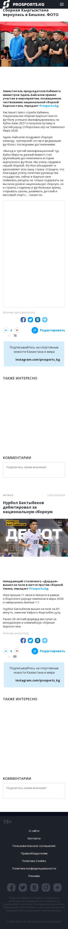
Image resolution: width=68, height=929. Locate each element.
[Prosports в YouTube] (57, 887)
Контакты (34, 838)
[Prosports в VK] (34, 887)
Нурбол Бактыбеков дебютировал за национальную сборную (28, 507)
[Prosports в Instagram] (46, 887)
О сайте (34, 831)
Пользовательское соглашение (34, 846)
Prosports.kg (48, 106)
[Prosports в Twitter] (23, 887)
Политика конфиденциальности (34, 868)
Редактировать (52, 330)
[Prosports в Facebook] (11, 887)
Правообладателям (34, 853)
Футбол (8, 495)
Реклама (34, 876)
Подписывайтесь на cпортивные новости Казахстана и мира (35, 353)
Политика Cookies (34, 861)
